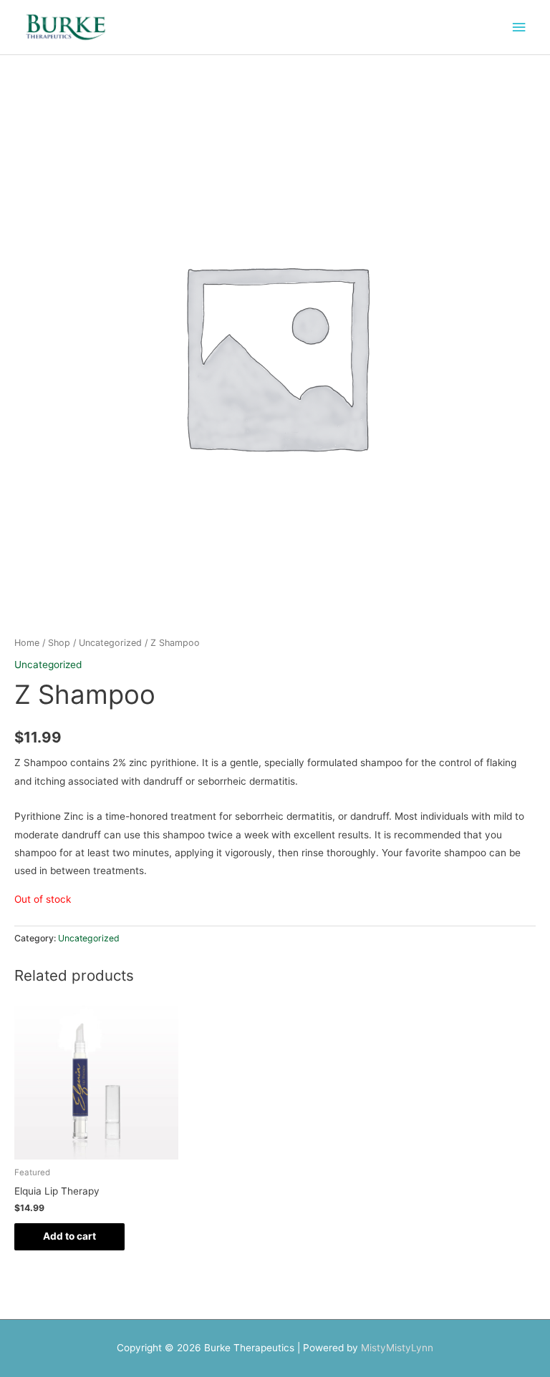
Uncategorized (110, 642)
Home (26, 642)
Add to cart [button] (69, 1236)
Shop (59, 642)
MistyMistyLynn (397, 1347)
